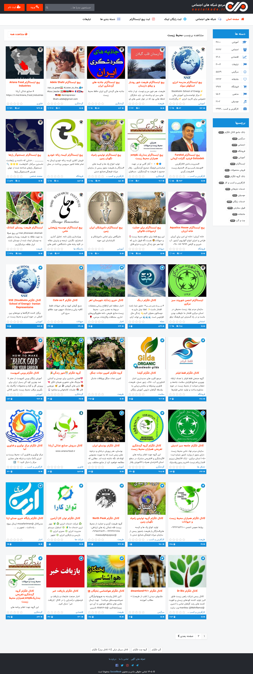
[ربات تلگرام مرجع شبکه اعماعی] (137, 665)
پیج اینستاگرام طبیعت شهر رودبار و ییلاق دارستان (146, 84)
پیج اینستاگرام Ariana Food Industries (24, 84)
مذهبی (227, 94)
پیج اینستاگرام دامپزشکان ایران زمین (106, 229)
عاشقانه (227, 79)
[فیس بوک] (117, 665)
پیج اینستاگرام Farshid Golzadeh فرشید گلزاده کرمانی (187, 156)
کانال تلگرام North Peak (106, 518)
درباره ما (112, 659)
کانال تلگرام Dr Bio (187, 591)
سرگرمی (227, 72)
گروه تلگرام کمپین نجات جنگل (106, 373)
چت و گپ (238, 220)
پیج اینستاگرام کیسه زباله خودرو (65, 155)
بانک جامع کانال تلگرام (232, 132)
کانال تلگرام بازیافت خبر (65, 591)
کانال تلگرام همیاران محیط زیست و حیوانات (187, 520)
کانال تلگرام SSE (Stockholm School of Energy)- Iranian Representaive (25, 304)
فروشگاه (227, 87)
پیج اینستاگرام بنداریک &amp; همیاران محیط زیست (146, 156)
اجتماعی (227, 50)
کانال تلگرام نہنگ (146, 300)
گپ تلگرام (156, 650)
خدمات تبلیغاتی (235, 189)
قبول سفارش (236, 208)
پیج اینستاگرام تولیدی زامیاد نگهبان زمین (106, 156)
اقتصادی (227, 57)
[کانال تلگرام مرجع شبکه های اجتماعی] (132, 665)
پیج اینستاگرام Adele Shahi (65, 82)
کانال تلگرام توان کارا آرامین (65, 518)
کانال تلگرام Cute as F (65, 300)
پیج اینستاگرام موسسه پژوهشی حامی (65, 229)
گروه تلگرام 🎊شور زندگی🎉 (65, 373)
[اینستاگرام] (127, 665)
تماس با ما (123, 659)
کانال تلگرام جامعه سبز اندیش (187, 445)
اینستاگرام (238, 164)
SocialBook (115, 672)
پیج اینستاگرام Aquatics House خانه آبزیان (187, 229)
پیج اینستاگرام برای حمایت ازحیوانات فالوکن (146, 229)
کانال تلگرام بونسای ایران (106, 445)
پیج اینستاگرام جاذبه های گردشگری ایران (106, 84)
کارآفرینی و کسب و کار (227, 109)
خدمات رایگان (236, 202)
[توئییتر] (122, 665)
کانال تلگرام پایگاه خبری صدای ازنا (24, 518)
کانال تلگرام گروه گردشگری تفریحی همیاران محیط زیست (146, 447)
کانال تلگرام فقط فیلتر (187, 373)
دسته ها (240, 34)
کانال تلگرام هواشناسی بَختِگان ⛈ (106, 591)
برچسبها (240, 122)
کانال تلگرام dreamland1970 (146, 591)
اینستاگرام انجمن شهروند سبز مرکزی (187, 302)
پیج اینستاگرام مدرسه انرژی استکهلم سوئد (187, 84)
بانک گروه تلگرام (235, 176)
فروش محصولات (235, 170)
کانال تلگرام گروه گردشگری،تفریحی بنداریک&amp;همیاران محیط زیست (24, 596)
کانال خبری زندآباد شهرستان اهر (106, 300)
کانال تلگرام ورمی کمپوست (24, 373)
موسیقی (227, 101)
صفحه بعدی (186, 636)
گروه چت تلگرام (140, 650)
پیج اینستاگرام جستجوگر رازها (25, 155)
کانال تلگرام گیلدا (146, 373)
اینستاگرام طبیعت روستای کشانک (25, 227)
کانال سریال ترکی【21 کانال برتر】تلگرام (110, 650)
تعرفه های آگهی (138, 659)
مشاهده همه (17, 34)
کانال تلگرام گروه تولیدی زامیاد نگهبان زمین (146, 520)
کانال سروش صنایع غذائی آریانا (65, 445)
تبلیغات (227, 64)
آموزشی (227, 42)
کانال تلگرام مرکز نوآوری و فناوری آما (25, 447)
